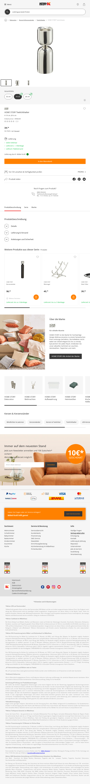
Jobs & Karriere (76, 549)
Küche (6, 546)
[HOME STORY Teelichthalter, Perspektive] (45, 51)
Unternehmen (76, 546)
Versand (16, 131)
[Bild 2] (17, 82)
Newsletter (35, 541)
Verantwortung (76, 554)
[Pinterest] (79, 179)
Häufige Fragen (76, 530)
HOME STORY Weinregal (51, 254)
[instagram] (53, 586)
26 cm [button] (27, 97)
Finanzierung (36, 536)
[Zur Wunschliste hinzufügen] (84, 109)
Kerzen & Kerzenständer (16, 413)
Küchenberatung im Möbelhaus (42, 546)
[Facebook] (74, 179)
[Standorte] (78, 4)
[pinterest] (48, 586)
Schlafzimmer (9, 533)
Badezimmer (9, 538)
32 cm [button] (8, 97)
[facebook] (42, 586)
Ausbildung (75, 552)
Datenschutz (16, 585)
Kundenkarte (36, 533)
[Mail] (84, 179)
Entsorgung (75, 536)
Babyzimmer (9, 536)
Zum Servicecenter (73, 514)
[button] (7, 4)
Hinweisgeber (17, 588)
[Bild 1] (6, 82)
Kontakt (73, 538)
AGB (13, 583)
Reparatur (74, 544)
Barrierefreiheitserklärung (21, 591)
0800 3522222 (41, 192)
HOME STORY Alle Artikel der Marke (66, 356)
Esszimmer (8, 544)
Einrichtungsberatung (39, 544)
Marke (34, 207)
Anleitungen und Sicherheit (22, 239)
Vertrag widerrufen (78, 533)
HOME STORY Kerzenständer (15, 254)
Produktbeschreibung (12, 207)
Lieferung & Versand (19, 233)
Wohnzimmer (9, 530)
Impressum (16, 580)
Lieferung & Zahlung (78, 541)
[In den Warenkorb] (36, 297)
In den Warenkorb (45, 161)
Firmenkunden (36, 549)
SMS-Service (35, 538)
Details (14, 226)
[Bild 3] (28, 82)
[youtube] (59, 586)
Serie (26, 207)
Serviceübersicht (37, 530)
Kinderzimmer (9, 541)
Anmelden (51, 465)
